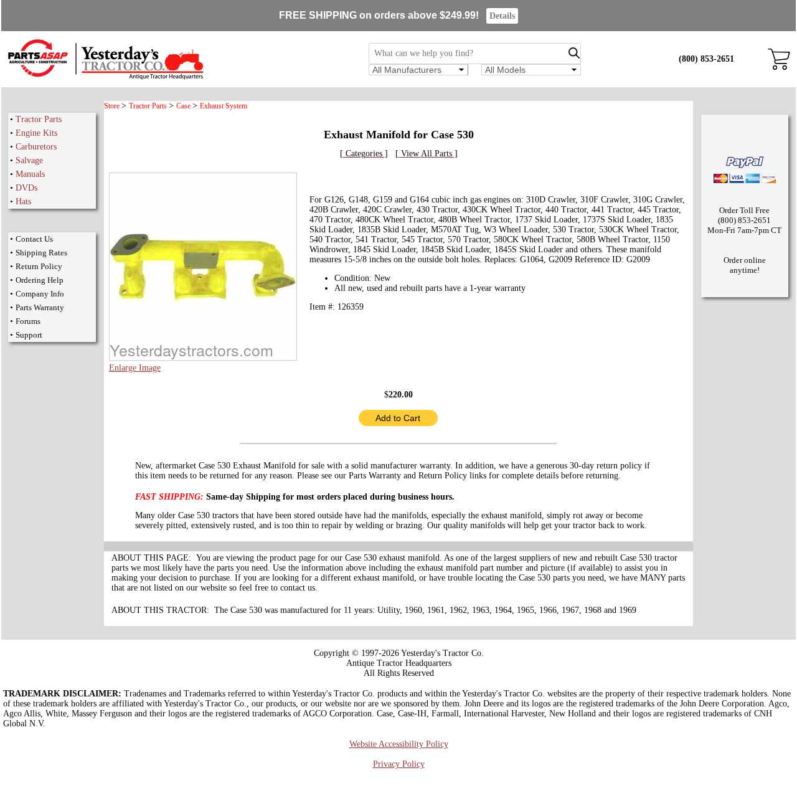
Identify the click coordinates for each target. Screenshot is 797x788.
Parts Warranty (40, 307)
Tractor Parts (39, 119)
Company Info (40, 293)
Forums (28, 321)
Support (29, 334)
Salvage (29, 160)
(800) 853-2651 (706, 59)
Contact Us (34, 239)
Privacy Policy (399, 764)
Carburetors (36, 146)
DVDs (26, 187)
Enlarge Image (135, 368)
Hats (23, 201)
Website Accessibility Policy (398, 744)
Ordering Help (40, 280)
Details (502, 16)
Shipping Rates (41, 252)
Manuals (30, 174)
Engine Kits (36, 133)
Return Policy (39, 266)
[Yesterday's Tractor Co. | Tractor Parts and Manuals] (105, 77)
